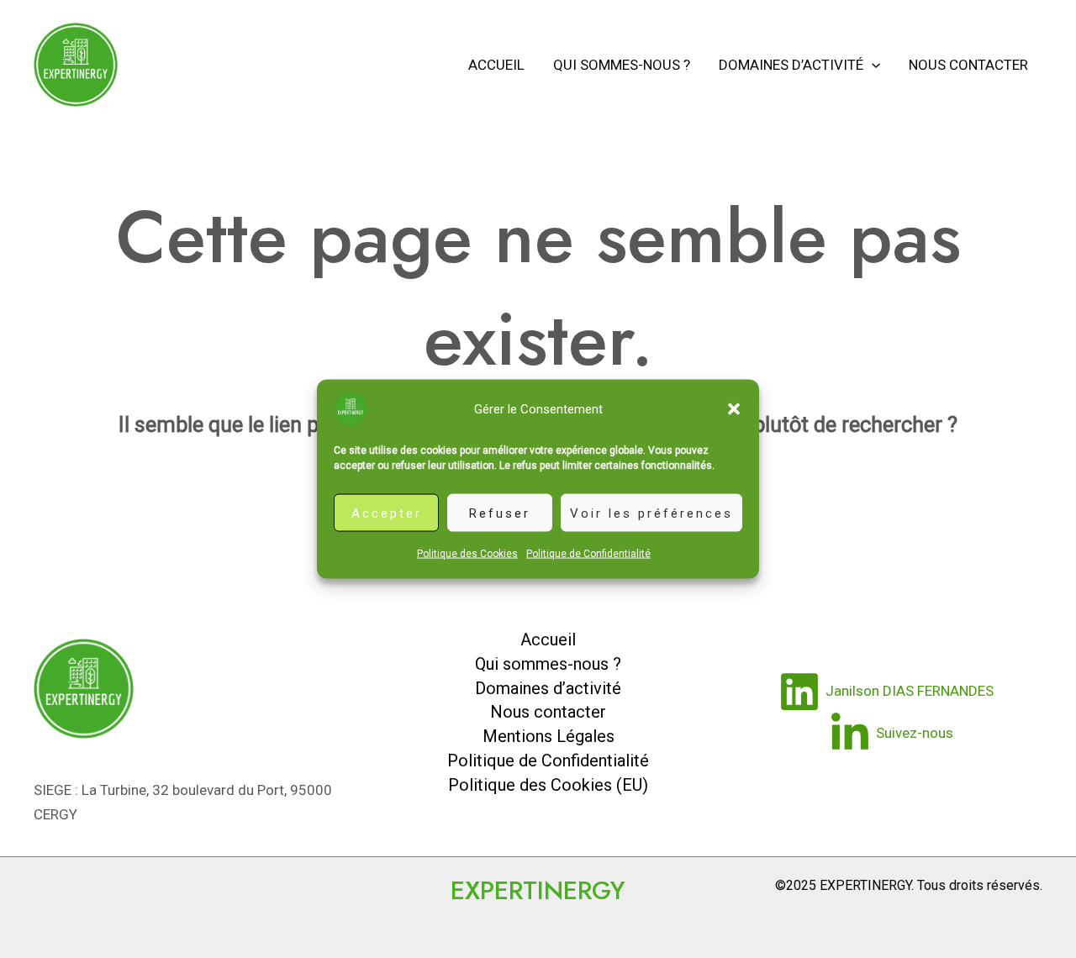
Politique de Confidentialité (588, 554)
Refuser (499, 512)
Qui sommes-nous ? (621, 64)
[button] (733, 409)
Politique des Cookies (467, 554)
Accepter (386, 512)
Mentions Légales (548, 736)
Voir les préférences (651, 512)
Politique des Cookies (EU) (548, 785)
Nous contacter (968, 64)
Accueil (496, 64)
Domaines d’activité (791, 64)
